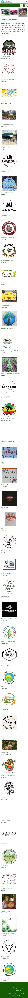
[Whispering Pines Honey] (9, 924)
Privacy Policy (13, 987)
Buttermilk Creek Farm (7, 192)
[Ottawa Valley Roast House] (9, 654)
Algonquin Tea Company (7, 79)
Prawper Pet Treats (6, 732)
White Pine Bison (5, 956)
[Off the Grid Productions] (9, 564)
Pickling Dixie (4, 709)
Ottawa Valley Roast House (8, 664)
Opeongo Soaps (5, 596)
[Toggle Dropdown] (21, 5)
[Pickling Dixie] (9, 700)
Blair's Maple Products (7, 124)
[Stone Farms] (9, 834)
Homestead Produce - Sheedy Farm (10, 373)
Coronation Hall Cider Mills (8, 238)
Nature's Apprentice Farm (7, 551)
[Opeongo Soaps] (9, 586)
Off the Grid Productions (7, 573)
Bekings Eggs (4, 102)
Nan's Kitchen (4, 528)
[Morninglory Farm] (9, 475)
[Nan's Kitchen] (9, 519)
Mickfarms (3, 462)
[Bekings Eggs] (9, 92)
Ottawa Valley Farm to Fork (8, 641)
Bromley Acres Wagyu (6, 170)
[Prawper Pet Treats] (9, 722)
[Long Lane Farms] (9, 386)
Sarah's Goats (4, 753)
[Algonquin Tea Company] (9, 70)
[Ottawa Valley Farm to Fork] (9, 632)
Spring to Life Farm (6, 820)
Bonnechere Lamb (6, 147)
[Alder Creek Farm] (9, 47)
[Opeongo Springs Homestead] (9, 609)
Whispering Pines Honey (7, 934)
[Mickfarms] (9, 453)
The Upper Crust (5, 911)
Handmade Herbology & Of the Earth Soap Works (14, 351)
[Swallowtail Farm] (9, 856)
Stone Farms (4, 843)
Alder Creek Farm (5, 57)
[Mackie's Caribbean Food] (9, 409)
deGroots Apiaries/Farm (7, 260)
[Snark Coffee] (9, 788)
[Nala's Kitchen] (9, 498)
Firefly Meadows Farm (6, 305)
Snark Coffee (4, 798)
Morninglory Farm (5, 485)
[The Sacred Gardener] (9, 879)
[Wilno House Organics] (9, 969)
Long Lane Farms (5, 396)
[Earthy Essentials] (9, 273)
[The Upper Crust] (9, 901)
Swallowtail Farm (5, 866)
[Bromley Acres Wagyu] (9, 160)
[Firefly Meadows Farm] (9, 296)
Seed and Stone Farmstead (8, 775)
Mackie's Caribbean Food (7, 419)
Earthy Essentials (5, 283)
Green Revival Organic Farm (8, 328)
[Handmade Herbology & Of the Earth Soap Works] (9, 341)
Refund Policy (16, 989)
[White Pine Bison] (9, 947)
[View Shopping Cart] (26, 5)
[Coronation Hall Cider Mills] (9, 228)
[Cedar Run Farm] (9, 205)
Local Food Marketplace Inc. (18, 994)
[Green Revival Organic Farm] (9, 319)
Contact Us (18, 990)
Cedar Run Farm (5, 215)
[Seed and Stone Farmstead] (9, 766)
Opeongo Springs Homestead (9, 619)
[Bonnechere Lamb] (9, 138)
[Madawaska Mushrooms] (9, 432)
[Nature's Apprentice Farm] (9, 541)
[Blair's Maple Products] (9, 115)
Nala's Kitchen (4, 507)
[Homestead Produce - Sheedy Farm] (9, 364)
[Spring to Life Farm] (9, 811)
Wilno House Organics (7, 979)
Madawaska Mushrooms (7, 441)
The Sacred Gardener (6, 888)
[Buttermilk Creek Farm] (9, 183)
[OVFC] (9, 677)
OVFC (2, 686)
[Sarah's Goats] (9, 743)
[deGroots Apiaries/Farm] (9, 251)
